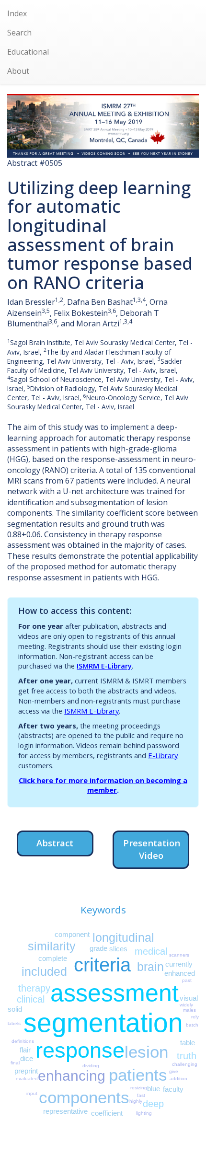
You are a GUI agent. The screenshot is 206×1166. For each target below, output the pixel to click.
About (18, 71)
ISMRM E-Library (104, 665)
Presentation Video (151, 849)
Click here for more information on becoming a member (103, 785)
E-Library (163, 755)
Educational (28, 51)
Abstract (54, 843)
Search (19, 32)
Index (17, 13)
